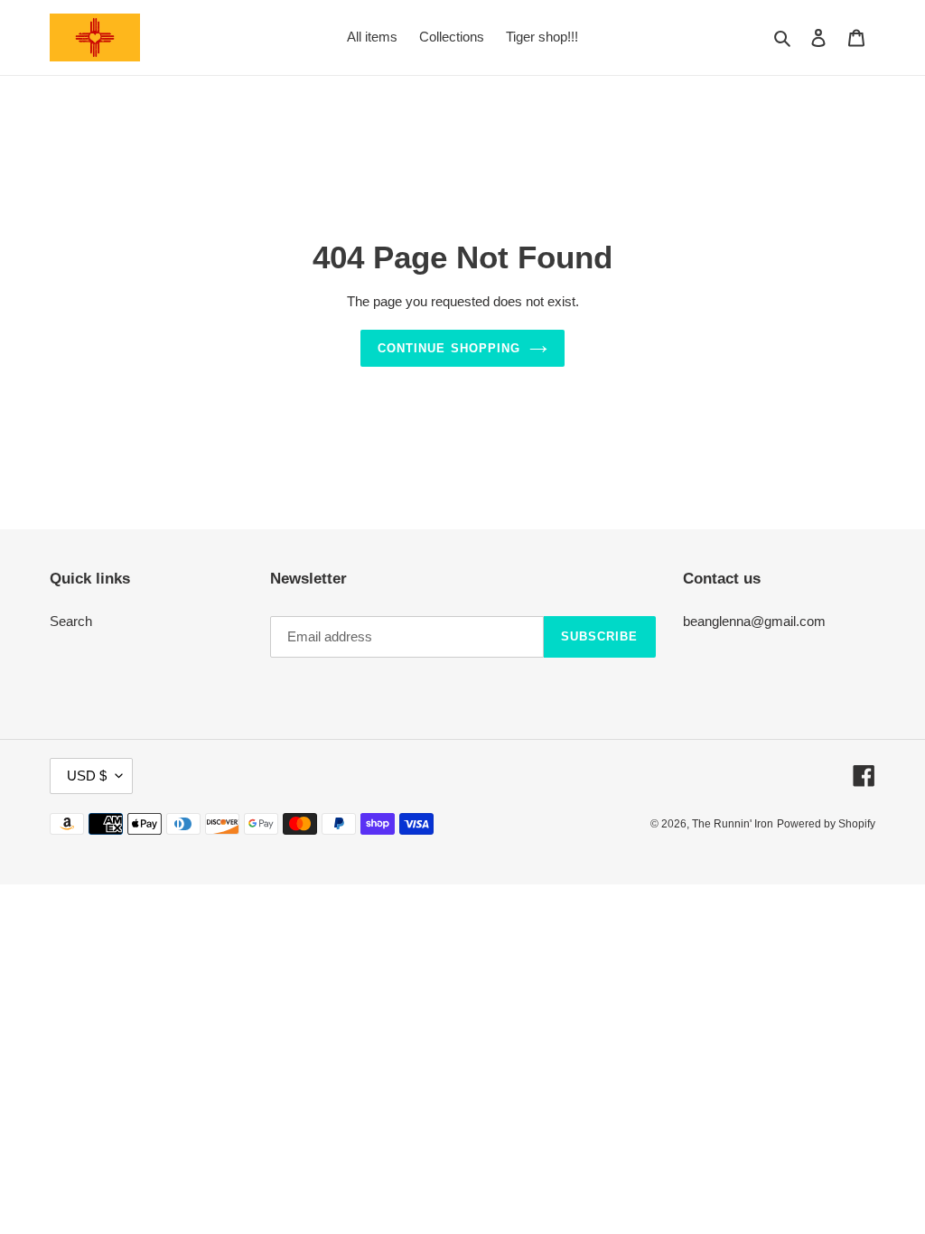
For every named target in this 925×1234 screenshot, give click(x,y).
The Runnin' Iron (732, 824)
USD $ (87, 775)
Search (71, 621)
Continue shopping (449, 348)
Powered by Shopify (826, 824)
